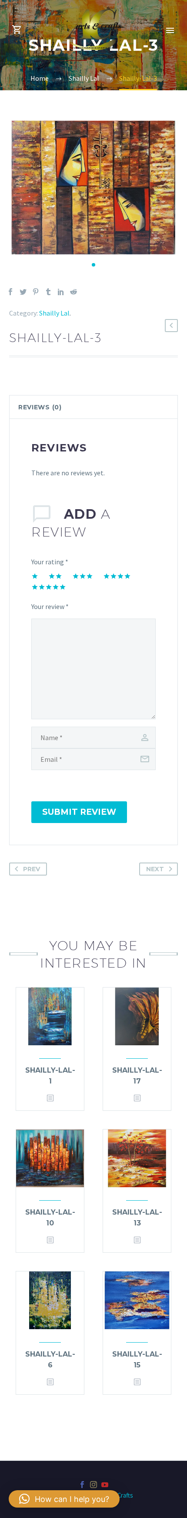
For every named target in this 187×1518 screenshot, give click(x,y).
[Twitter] (23, 291)
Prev (31, 869)
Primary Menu (170, 30)
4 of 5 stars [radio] (117, 576)
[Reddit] (73, 291)
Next (155, 869)
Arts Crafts (119, 1495)
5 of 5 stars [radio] (48, 586)
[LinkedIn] (60, 291)
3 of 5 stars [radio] (82, 576)
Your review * (50, 606)
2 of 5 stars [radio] (55, 576)
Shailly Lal (54, 313)
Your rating (49, 561)
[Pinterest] (35, 291)
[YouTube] (104, 1484)
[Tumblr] (48, 291)
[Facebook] (10, 291)
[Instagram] (93, 1484)
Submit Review (79, 812)
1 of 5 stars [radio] (34, 576)
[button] (93, 265)
